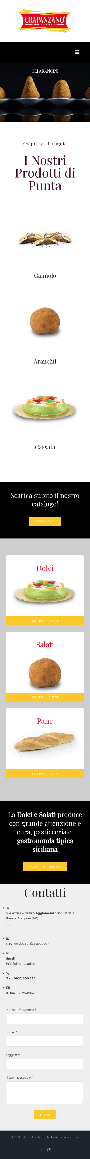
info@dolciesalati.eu (20, 964)
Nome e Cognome (21, 1010)
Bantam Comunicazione (62, 1137)
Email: (11, 1032)
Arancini (45, 361)
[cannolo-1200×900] (45, 207)
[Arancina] (45, 293)
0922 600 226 (25, 978)
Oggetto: (13, 1055)
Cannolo (45, 275)
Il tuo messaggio (19, 1077)
